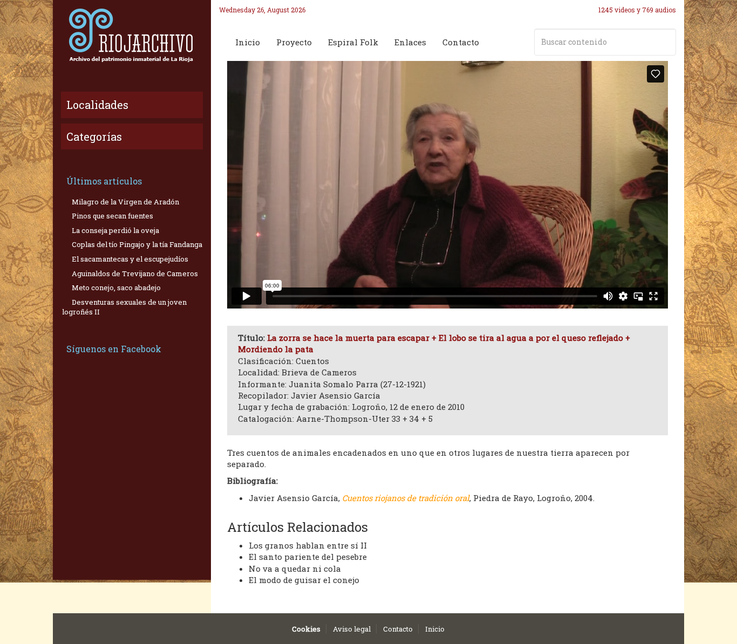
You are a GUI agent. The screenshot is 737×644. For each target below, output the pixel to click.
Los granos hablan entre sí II (308, 545)
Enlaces (410, 42)
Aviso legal (352, 629)
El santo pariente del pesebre (308, 556)
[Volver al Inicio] (132, 35)
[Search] (665, 42)
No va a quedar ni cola (295, 568)
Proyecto (294, 42)
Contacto (460, 42)
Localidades (97, 105)
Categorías (94, 136)
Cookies (306, 629)
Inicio (247, 42)
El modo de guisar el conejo (304, 579)
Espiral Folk (353, 42)
